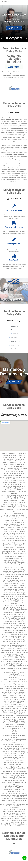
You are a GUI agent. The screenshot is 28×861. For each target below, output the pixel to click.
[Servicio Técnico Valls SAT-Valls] (5, 2)
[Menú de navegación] (25, 2)
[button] (2, 39)
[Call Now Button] (24, 858)
